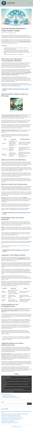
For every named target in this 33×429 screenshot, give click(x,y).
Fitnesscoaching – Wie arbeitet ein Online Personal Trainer (11, 416)
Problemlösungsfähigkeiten (23, 155)
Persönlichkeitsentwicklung (7, 394)
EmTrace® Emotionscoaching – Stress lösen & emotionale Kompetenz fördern (14, 413)
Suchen (29, 403)
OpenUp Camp (11, 2)
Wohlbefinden (3, 85)
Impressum (19, 426)
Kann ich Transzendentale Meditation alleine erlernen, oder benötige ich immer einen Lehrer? (16, 382)
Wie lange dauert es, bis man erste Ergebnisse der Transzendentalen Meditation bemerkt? (16, 380)
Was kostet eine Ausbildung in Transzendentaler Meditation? (12, 389)
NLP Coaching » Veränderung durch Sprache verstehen (10, 415)
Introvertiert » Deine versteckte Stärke (9, 396)
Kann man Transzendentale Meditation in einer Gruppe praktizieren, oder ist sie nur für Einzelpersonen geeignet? (16, 391)
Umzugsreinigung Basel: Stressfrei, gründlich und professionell (12, 418)
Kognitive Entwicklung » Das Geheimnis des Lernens (10, 419)
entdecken (20, 84)
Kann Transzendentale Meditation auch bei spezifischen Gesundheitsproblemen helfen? (16, 387)
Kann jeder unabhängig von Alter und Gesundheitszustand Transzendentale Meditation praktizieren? (15, 377)
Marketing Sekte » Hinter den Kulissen (7, 421)
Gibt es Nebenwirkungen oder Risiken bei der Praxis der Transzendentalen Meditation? (15, 385)
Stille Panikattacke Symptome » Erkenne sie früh (10, 397)
